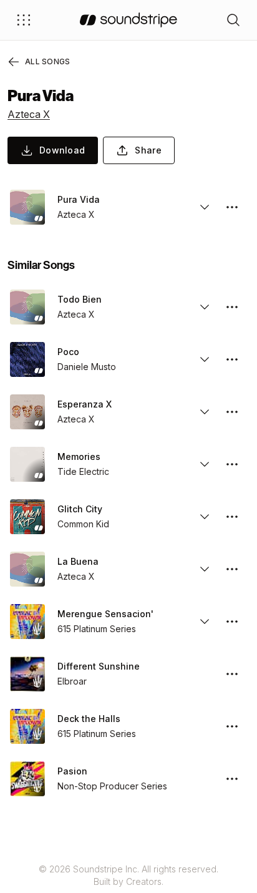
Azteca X (28, 114)
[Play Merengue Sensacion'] (27, 621)
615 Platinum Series (96, 628)
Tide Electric (83, 471)
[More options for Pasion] (232, 778)
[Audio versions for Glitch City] (204, 516)
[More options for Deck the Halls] (232, 726)
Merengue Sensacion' (105, 613)
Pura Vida (78, 199)
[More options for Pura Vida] (232, 207)
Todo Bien (79, 299)
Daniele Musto (86, 366)
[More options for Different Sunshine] (232, 673)
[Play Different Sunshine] (27, 673)
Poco (68, 351)
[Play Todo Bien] (27, 307)
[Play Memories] (27, 464)
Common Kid (83, 524)
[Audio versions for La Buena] (204, 569)
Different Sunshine (98, 666)
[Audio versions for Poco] (204, 359)
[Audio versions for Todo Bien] (204, 307)
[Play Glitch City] (27, 516)
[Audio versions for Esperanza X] (204, 411)
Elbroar (72, 681)
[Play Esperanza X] (27, 411)
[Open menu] (23, 20)
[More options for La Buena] (232, 569)
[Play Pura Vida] (27, 207)
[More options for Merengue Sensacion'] (232, 621)
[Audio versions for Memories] (204, 464)
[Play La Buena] (27, 569)
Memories (78, 456)
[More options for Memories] (232, 464)
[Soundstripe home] (128, 19)
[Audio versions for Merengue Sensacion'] (204, 621)
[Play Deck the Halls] (27, 726)
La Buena (78, 561)
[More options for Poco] (232, 359)
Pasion (72, 771)
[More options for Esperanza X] (232, 411)
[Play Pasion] (27, 778)
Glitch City (79, 509)
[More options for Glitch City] (232, 516)
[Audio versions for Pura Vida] (204, 207)
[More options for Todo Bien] (232, 307)
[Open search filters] (233, 20)
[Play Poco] (27, 359)
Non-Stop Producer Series (112, 786)
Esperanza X (84, 404)
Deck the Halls (88, 718)
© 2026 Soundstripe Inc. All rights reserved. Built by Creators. (128, 875)
